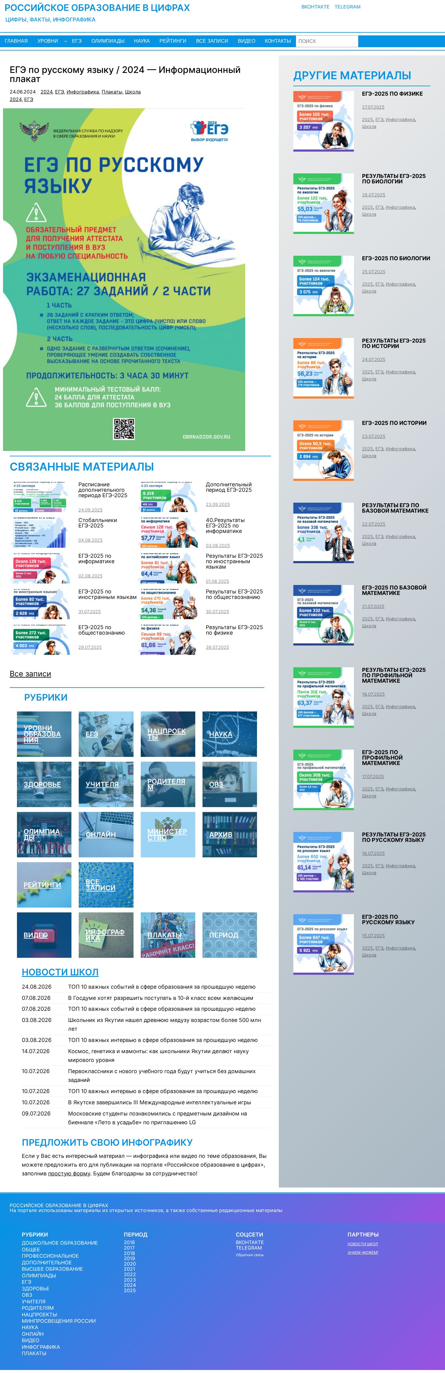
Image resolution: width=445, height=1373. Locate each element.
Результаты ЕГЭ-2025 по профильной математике (394, 675)
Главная (16, 41)
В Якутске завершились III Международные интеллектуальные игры (159, 1102)
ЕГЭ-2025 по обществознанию (101, 630)
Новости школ (60, 972)
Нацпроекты (166, 734)
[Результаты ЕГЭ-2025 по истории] (323, 394)
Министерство (167, 834)
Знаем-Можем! (363, 1252)
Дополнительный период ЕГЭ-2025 (229, 487)
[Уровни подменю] (65, 41)
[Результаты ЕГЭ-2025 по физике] (167, 652)
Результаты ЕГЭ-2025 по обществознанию (234, 594)
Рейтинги (42, 885)
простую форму (69, 1173)
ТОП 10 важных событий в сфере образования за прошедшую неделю (162, 987)
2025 (367, 119)
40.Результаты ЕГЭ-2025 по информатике (225, 525)
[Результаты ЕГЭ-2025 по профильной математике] (323, 723)
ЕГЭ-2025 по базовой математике (394, 590)
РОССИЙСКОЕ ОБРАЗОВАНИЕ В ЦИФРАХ (97, 7)
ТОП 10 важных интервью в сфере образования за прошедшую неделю (163, 1040)
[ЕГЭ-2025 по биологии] (323, 311)
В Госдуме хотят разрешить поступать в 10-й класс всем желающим (160, 998)
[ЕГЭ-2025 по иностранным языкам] (40, 616)
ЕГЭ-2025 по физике (392, 93)
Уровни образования (42, 734)
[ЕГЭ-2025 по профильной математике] (323, 805)
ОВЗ (216, 784)
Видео (36, 935)
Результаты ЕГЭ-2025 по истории (394, 343)
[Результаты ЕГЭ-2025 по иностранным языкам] (167, 580)
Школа (133, 92)
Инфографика (83, 92)
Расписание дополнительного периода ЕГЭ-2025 (102, 489)
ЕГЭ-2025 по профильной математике (382, 757)
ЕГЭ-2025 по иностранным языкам (107, 594)
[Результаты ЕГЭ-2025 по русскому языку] (323, 888)
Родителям (166, 784)
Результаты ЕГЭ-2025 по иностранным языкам (234, 561)
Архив (220, 834)
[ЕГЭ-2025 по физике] (323, 147)
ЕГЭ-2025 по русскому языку (388, 919)
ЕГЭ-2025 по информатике (96, 558)
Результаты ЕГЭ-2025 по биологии (394, 179)
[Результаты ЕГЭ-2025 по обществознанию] (167, 616)
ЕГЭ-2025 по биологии (396, 258)
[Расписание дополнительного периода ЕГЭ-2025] (40, 509)
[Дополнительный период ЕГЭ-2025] (167, 509)
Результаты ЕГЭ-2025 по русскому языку (394, 837)
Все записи (30, 673)
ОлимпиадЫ (42, 834)
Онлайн (101, 834)
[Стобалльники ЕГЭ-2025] (40, 545)
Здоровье (42, 784)
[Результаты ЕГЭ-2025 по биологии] (323, 229)
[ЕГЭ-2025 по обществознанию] (40, 652)
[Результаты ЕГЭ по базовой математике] (323, 558)
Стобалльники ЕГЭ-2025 (97, 523)
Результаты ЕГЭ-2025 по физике (234, 630)
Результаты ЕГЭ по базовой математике (395, 508)
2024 (46, 92)
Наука (220, 734)
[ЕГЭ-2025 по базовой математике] (323, 641)
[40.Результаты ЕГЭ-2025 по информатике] (167, 545)
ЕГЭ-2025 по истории (394, 423)
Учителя (102, 784)
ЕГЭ (59, 92)
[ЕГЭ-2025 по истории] (323, 476)
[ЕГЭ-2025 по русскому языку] (323, 970)
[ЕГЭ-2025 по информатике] (40, 580)
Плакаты (112, 92)
